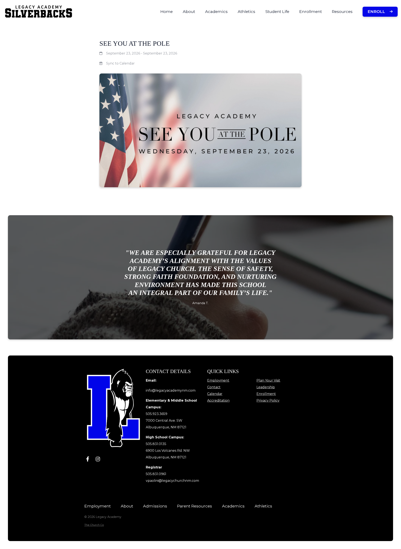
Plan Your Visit (268, 380)
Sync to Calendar (120, 63)
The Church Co (94, 524)
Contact (214, 387)
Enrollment (266, 394)
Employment (218, 380)
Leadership (265, 387)
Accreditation (218, 400)
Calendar (214, 394)
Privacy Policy (267, 400)
